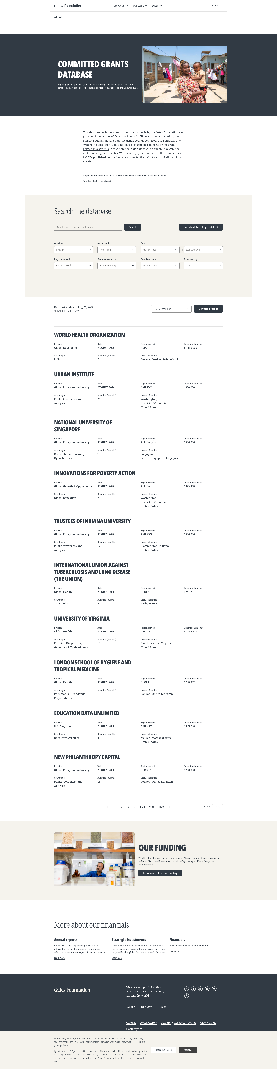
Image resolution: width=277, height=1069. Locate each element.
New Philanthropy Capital (87, 757)
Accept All (188, 1049)
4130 (161, 806)
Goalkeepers (134, 1029)
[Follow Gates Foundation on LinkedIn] (200, 988)
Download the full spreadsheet (201, 227)
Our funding (162, 847)
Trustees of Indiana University (92, 521)
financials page (125, 157)
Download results (206, 310)
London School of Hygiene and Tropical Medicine (92, 665)
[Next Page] (169, 807)
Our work (147, 1007)
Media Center (148, 1022)
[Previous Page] (107, 807)
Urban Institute (74, 374)
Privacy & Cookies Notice (108, 1058)
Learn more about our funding (160, 873)
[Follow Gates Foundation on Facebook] (193, 988)
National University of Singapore (83, 425)
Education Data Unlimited (86, 713)
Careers (166, 1022)
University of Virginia (82, 618)
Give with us (208, 1022)
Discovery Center (185, 1022)
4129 (151, 806)
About (58, 17)
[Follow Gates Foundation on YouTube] (214, 988)
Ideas (163, 1007)
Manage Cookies (164, 1049)
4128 (142, 806)
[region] (138, 1050)
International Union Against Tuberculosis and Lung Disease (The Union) (92, 572)
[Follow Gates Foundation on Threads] (186, 995)
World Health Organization (89, 335)
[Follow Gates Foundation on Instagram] (207, 988)
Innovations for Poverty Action (94, 473)
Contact (131, 1022)
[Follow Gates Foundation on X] (186, 988)
